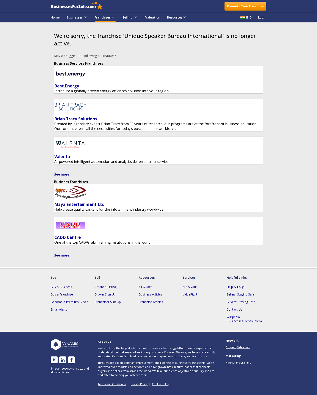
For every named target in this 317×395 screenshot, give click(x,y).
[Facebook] (71, 360)
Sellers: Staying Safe (240, 294)
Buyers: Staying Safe (241, 302)
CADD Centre (67, 237)
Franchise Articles (151, 302)
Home (55, 17)
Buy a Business (61, 287)
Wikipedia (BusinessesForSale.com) (244, 319)
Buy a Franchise (62, 294)
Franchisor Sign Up (108, 302)
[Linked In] (62, 360)
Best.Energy (66, 86)
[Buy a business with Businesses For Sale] (80, 6)
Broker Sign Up (105, 294)
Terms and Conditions (112, 384)
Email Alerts (59, 309)
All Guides (145, 287)
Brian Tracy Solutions (75, 118)
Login (262, 17)
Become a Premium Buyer (69, 302)
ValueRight (190, 294)
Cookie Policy (160, 384)
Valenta (62, 156)
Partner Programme (238, 362)
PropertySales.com (238, 347)
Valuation (152, 17)
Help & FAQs (236, 287)
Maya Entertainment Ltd (79, 204)
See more (61, 174)
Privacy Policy (139, 384)
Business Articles (150, 294)
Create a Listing (105, 287)
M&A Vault (190, 287)
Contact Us (234, 309)
